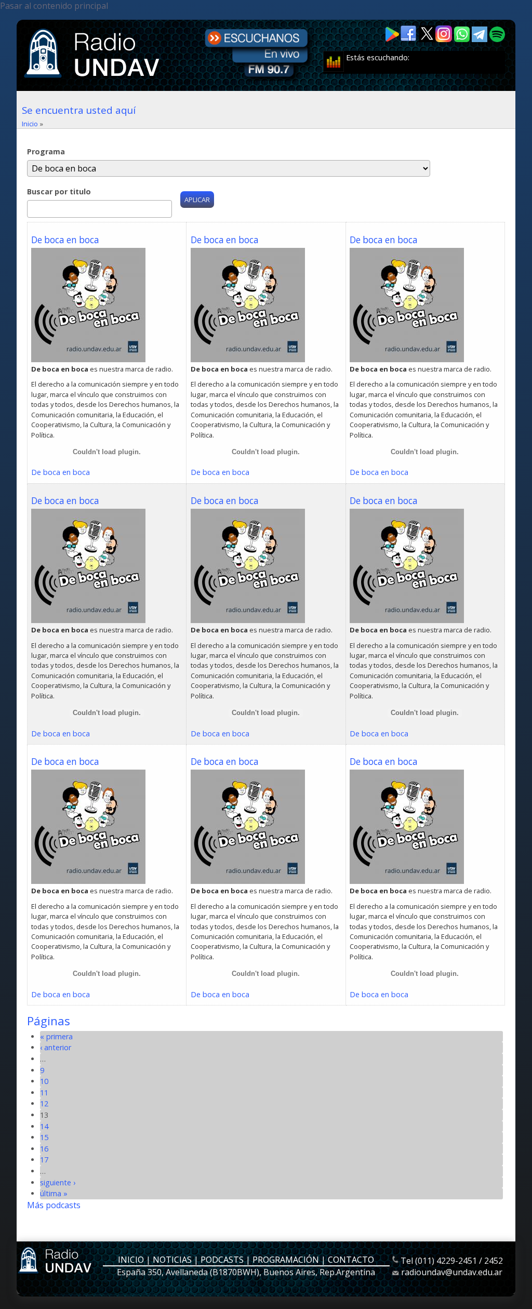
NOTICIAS (172, 1259)
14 (44, 1126)
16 (44, 1149)
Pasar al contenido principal (54, 5)
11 (44, 1093)
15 (44, 1137)
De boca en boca (65, 240)
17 (44, 1160)
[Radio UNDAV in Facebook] (409, 39)
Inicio (30, 123)
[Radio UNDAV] (93, 79)
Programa (46, 151)
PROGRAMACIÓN (285, 1259)
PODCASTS (222, 1259)
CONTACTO (351, 1259)
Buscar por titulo (59, 191)
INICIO (131, 1259)
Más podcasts (54, 1205)
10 (44, 1081)
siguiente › (57, 1182)
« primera (56, 1036)
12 (44, 1103)
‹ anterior (55, 1047)
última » (54, 1193)
